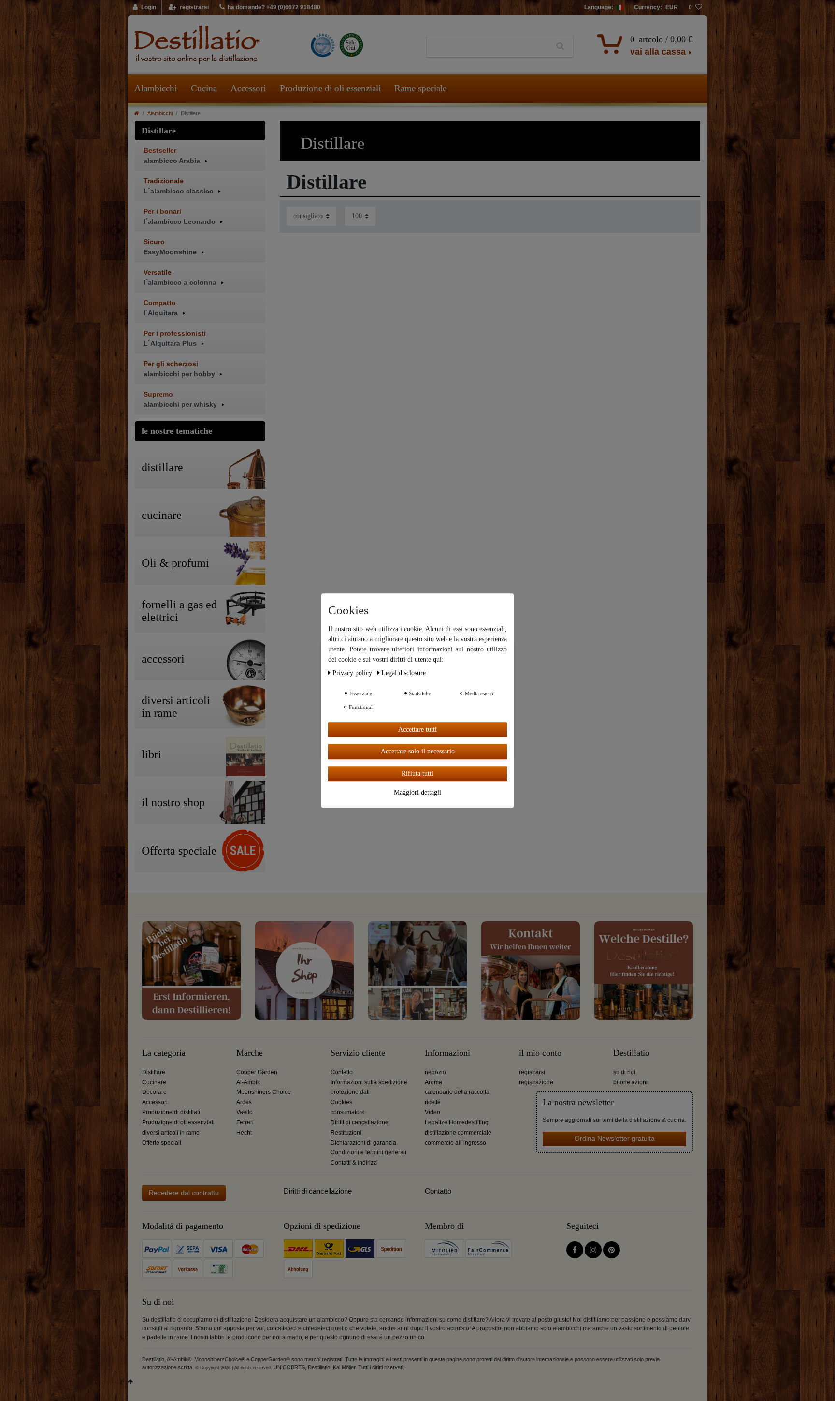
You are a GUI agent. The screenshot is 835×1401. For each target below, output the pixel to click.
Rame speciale (420, 88)
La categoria (164, 1053)
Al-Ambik (248, 1082)
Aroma (433, 1082)
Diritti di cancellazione (360, 1122)
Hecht (244, 1132)
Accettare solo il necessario (418, 751)
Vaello (244, 1112)
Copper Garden (256, 1072)
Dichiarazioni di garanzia (363, 1142)
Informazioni (447, 1053)
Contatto (342, 1072)
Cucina (204, 88)
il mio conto (540, 1053)
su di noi (624, 1072)
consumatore (348, 1112)
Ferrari (245, 1122)
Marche (249, 1053)
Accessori (248, 88)
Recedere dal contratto (184, 1192)
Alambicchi (155, 88)
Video (432, 1112)
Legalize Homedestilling (457, 1122)
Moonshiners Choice (263, 1092)
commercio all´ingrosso (455, 1142)
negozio (435, 1072)
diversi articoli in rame (171, 1132)
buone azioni (630, 1082)
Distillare (153, 1072)
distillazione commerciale (458, 1132)
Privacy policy (353, 673)
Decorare (154, 1092)
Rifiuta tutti (417, 773)
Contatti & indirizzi (354, 1162)
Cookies (341, 1102)
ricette (433, 1102)
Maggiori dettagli (417, 792)
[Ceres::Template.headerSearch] (560, 46)
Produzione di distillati (171, 1112)
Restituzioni (346, 1132)
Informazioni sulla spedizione (369, 1082)
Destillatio (631, 1053)
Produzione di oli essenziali (330, 88)
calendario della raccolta (457, 1092)
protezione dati (350, 1092)
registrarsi (532, 1072)
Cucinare (154, 1082)
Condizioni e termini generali (368, 1152)
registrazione (536, 1082)
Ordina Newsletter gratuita (615, 1138)
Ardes (244, 1102)
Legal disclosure (403, 673)
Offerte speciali (161, 1142)
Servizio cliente (358, 1053)
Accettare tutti (417, 729)
